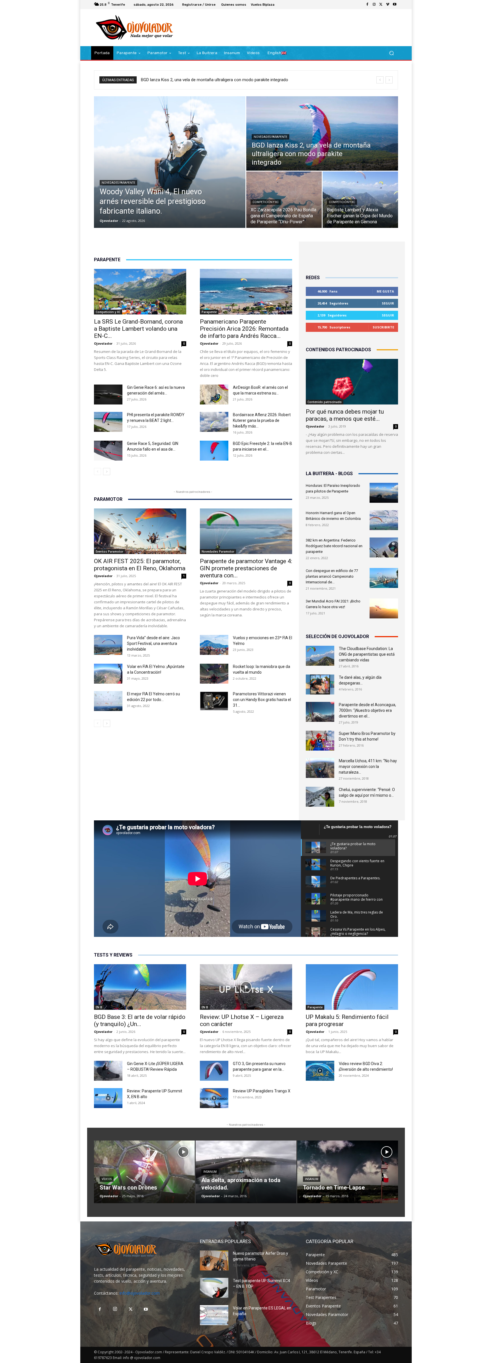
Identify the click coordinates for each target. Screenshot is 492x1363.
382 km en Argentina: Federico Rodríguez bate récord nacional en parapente (334, 546)
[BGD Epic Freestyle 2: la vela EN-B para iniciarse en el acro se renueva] (214, 451)
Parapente (209, 312)
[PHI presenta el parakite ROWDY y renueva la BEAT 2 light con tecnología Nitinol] (108, 422)
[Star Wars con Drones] (144, 1172)
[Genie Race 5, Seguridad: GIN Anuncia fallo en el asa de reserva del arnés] (108, 451)
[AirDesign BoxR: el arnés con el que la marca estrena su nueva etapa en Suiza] (214, 394)
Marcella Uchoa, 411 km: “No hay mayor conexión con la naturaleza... (368, 767)
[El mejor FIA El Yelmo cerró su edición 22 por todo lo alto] (108, 701)
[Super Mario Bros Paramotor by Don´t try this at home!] (320, 741)
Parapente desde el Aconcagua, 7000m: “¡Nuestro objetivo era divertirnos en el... (367, 710)
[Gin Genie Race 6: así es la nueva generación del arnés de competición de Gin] (108, 394)
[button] (391, 53)
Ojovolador (109, 220)
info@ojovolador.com (140, 1293)
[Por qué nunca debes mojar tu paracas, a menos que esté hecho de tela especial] (352, 381)
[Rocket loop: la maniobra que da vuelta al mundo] (214, 674)
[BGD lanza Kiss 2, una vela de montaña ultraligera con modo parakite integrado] (322, 133)
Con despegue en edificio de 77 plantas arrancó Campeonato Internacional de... (332, 576)
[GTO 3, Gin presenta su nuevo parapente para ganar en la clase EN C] (214, 1071)
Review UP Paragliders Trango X (261, 1091)
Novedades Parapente (118, 182)
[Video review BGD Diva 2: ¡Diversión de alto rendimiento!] (320, 1071)
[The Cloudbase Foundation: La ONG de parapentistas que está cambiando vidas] (320, 656)
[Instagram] (374, 4)
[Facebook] (367, 4)
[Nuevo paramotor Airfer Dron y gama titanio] (214, 1260)
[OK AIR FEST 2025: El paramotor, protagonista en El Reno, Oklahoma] (140, 531)
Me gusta (385, 291)
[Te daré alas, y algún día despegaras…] (320, 684)
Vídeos (107, 1179)
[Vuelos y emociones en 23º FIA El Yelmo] (214, 645)
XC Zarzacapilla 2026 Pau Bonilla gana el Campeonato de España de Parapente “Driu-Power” (227, 79)
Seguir (388, 303)
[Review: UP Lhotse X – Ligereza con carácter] (246, 987)
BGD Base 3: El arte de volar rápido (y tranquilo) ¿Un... (139, 1020)
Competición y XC (266, 202)
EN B (99, 1007)
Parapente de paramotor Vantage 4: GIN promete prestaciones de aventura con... (246, 568)
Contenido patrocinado (325, 402)
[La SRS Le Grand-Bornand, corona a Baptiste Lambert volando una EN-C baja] (140, 291)
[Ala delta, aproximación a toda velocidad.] (246, 1172)
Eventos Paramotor (109, 551)
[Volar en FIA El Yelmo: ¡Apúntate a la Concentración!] (108, 674)
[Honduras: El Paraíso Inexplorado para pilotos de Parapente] (384, 493)
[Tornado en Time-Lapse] (347, 1172)
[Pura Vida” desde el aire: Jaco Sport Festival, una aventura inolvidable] (108, 645)
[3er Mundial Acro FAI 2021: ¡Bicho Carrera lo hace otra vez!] (384, 608)
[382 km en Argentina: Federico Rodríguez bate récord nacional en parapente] (384, 547)
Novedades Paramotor (218, 551)
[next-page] (106, 471)
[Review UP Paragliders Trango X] (214, 1098)
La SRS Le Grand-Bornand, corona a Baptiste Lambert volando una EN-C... (138, 328)
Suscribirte (383, 327)
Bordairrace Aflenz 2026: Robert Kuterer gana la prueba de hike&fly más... (262, 420)
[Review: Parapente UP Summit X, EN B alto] (108, 1098)
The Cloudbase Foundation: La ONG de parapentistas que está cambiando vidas (367, 654)
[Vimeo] (387, 4)
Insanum (210, 1171)
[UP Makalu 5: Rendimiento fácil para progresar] (352, 987)
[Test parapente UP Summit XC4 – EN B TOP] (214, 1288)
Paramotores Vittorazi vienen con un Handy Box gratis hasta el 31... (262, 700)
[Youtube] (394, 4)
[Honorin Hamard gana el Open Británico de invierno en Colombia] (384, 520)
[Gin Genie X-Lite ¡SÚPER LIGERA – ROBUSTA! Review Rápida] (108, 1071)
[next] (389, 79)
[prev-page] (97, 471)
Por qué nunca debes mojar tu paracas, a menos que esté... (345, 415)
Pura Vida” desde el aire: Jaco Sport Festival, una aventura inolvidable (153, 643)
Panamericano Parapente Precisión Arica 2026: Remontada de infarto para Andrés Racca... (244, 328)
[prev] (380, 79)
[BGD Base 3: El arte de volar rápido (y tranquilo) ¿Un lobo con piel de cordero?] (140, 987)
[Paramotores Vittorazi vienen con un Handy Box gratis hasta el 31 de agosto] (214, 701)
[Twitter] (381, 4)
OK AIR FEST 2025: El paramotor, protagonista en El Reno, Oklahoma (139, 565)
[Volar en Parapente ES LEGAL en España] (214, 1315)
